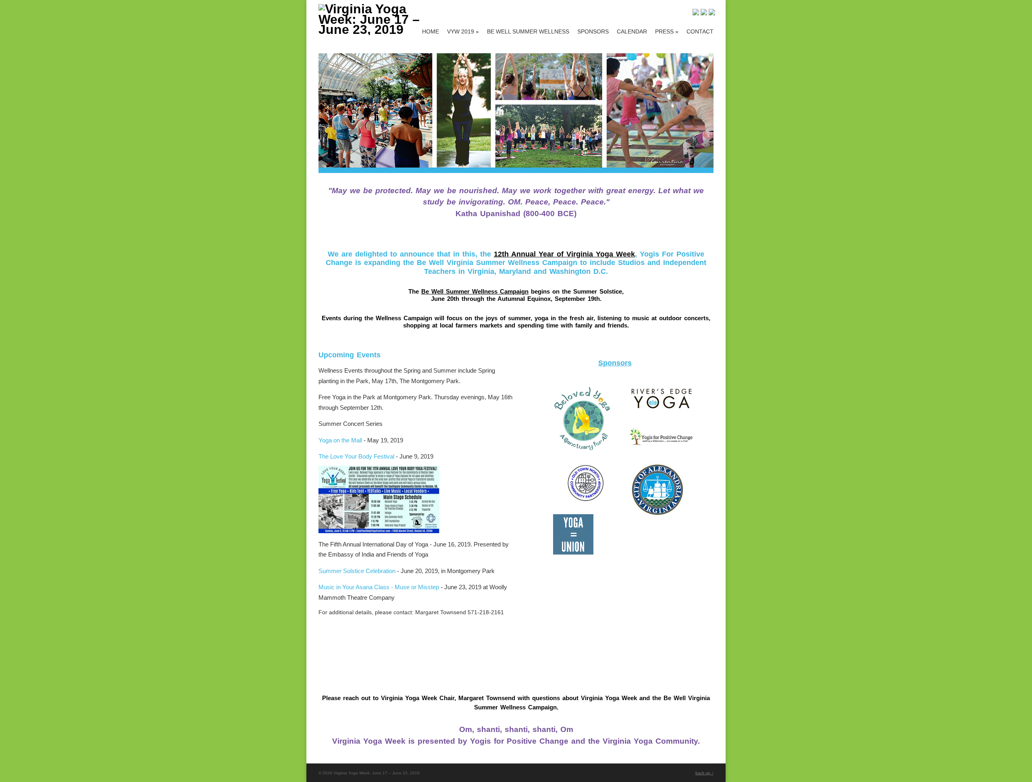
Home (430, 31)
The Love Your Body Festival (356, 456)
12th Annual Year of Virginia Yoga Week (564, 254)
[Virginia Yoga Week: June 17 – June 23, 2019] (377, 29)
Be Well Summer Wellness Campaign (474, 291)
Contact (700, 31)
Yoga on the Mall (340, 440)
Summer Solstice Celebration (356, 570)
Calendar (632, 31)
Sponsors (593, 31)
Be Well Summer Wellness (528, 31)
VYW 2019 (463, 31)
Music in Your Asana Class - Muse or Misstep (378, 587)
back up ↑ (704, 773)
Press (666, 31)
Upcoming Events (349, 355)
